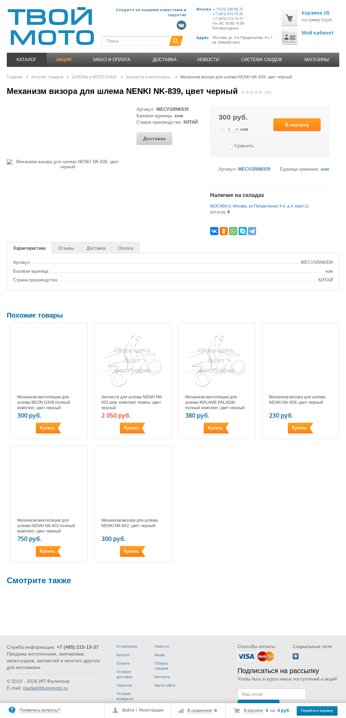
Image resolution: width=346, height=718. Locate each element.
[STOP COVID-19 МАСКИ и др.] (190, 616)
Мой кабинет (318, 32)
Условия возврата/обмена (125, 699)
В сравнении (200, 710)
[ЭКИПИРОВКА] (108, 616)
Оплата (125, 248)
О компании (127, 646)
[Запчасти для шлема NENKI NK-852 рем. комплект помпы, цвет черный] (133, 359)
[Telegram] (252, 231)
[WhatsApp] (233, 231)
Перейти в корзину (317, 711)
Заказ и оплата (111, 59)
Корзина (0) (315, 12)
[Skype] (243, 231)
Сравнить (244, 145)
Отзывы (66, 248)
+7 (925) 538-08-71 (228, 9)
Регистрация (151, 710)
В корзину (297, 124)
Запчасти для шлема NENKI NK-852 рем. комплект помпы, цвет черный (132, 402)
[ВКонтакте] (214, 231)
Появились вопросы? (40, 710)
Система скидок (261, 59)
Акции (159, 655)
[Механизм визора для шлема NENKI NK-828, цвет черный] (300, 359)
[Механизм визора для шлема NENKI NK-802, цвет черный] (133, 482)
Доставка (165, 59)
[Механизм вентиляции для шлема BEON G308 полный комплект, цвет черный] (48, 359)
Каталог (26, 59)
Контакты (162, 677)
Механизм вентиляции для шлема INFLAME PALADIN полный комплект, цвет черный (215, 402)
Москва (203, 9)
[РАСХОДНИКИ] (27, 616)
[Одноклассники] (224, 231)
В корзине (253, 710)
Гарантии (124, 685)
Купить (47, 427)
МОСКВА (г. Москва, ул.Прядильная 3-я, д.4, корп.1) (259, 206)
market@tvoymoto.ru (45, 688)
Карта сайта (164, 685)
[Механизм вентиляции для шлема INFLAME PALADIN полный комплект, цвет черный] (216, 359)
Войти (128, 710)
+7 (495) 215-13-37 (228, 18)
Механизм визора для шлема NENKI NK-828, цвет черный (297, 400)
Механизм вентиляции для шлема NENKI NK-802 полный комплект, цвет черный (46, 526)
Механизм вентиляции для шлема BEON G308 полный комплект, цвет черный (43, 402)
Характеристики (29, 248)
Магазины (316, 59)
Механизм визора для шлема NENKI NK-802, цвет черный (129, 523)
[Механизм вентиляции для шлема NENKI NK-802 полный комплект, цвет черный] (48, 482)
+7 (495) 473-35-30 (228, 13)
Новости (208, 59)
